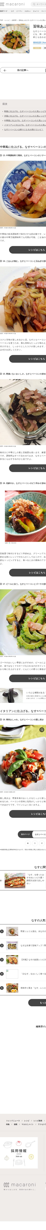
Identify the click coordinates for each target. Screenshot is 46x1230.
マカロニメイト (28, 1124)
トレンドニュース (13, 1121)
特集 (8, 1124)
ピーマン (19, 11)
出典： (7, 543)
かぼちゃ (28, 11)
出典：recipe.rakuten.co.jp (8, 227)
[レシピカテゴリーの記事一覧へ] (37, 48)
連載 (15, 1124)
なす (12, 11)
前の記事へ (22, 70)
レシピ (26, 1121)
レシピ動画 (38, 1121)
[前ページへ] (28, 843)
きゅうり (36, 11)
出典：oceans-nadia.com (7, 792)
